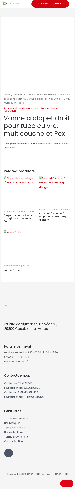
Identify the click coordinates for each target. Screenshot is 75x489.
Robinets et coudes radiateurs (22, 108)
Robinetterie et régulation (41, 94)
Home (7, 94)
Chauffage (19, 94)
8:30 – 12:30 (24, 357)
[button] (50, 4)
